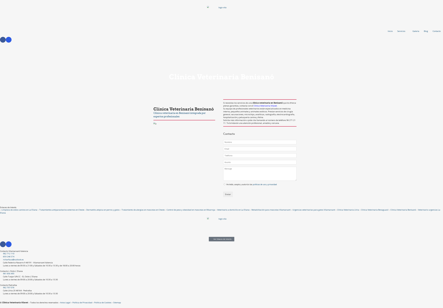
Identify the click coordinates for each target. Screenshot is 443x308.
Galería (416, 31)
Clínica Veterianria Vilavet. (265, 105)
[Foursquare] (9, 40)
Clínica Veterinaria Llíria (348, 209)
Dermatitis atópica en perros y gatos (103, 209)
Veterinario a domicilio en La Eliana (233, 209)
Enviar (228, 194)
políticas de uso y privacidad (265, 184)
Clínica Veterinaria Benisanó (403, 209)
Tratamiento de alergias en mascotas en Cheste (143, 209)
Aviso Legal (65, 302)
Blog (426, 31)
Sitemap (117, 302)
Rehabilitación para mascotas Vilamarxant (270, 209)
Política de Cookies (102, 302)
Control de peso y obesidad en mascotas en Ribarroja (191, 209)
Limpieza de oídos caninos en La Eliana (19, 209)
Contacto (437, 31)
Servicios (401, 31)
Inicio (390, 31)
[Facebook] (3, 40)
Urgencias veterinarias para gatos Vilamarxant (313, 209)
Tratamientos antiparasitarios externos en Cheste (61, 209)
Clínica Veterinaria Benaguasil (374, 209)
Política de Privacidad (82, 302)
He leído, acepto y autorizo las (251, 184)
